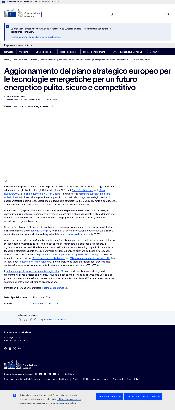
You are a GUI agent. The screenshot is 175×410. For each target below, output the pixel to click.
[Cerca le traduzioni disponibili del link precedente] (95, 190)
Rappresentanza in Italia (45, 303)
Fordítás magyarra (19, 37)
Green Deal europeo (82, 190)
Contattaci (69, 374)
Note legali (118, 379)
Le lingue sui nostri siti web (56, 379)
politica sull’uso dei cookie (69, 399)
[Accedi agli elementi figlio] (31, 51)
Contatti (153, 52)
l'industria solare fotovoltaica (33, 261)
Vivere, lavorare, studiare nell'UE (127, 52)
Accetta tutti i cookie (110, 396)
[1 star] (20, 319)
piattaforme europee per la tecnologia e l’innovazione (67, 254)
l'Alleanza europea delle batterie (48, 258)
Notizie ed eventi (68, 52)
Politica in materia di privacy (96, 379)
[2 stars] (21, 319)
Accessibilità (132, 379)
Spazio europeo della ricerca (75, 234)
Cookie (76, 379)
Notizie (34, 60)
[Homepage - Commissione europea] (24, 13)
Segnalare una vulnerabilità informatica (22, 379)
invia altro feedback (57, 319)
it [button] (115, 14)
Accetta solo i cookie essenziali (143, 396)
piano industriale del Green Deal (41, 193)
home (6, 60)
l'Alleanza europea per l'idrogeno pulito (90, 258)
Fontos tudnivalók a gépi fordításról (45, 37)
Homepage (9, 52)
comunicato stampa (54, 287)
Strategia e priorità (44, 52)
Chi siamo (23, 52)
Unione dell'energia (38, 230)
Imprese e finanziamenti (94, 52)
